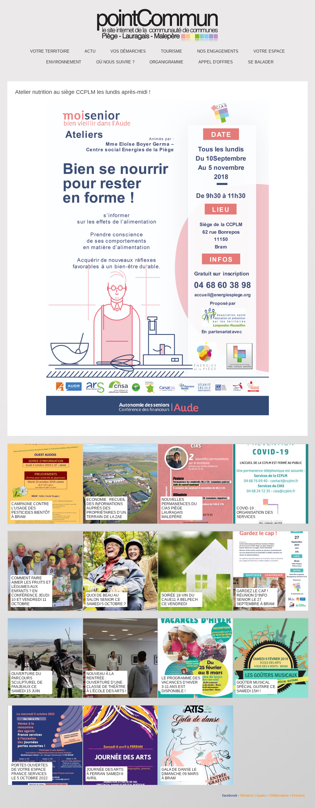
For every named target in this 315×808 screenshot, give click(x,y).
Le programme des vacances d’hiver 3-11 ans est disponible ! (180, 684)
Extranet (298, 795)
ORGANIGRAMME (166, 62)
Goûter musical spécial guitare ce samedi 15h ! (256, 686)
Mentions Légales (253, 795)
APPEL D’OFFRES (215, 62)
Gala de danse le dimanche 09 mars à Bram (179, 773)
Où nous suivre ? (115, 62)
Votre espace (269, 51)
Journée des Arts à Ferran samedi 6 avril (104, 773)
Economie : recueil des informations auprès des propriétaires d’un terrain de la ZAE (106, 508)
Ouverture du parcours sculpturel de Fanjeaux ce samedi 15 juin (26, 682)
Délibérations (279, 795)
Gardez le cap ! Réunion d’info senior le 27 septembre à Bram (255, 597)
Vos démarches (128, 51)
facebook (229, 795)
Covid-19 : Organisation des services (255, 512)
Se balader (260, 62)
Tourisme (171, 51)
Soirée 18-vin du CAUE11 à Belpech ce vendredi (179, 599)
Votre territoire (50, 51)
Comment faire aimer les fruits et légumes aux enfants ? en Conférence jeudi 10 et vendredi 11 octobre (31, 591)
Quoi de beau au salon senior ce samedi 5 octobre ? (106, 599)
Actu (90, 51)
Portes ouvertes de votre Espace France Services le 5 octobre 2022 (29, 771)
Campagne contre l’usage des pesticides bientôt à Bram (30, 510)
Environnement (63, 62)
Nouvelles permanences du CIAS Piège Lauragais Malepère (179, 508)
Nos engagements (217, 51)
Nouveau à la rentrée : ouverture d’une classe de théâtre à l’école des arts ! (106, 682)
